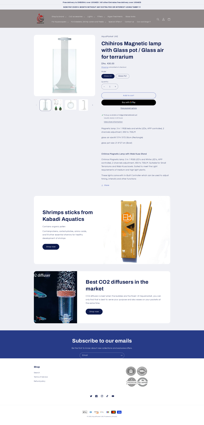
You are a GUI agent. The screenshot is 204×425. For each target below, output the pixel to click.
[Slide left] (36, 105)
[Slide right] (92, 105)
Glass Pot (122, 76)
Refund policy (39, 381)
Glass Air (108, 76)
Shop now (51, 247)
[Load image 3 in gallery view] (58, 105)
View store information (113, 122)
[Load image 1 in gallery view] (45, 105)
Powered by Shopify (110, 416)
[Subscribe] (121, 355)
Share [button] (106, 185)
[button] (58, 16)
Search (37, 373)
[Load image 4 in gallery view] (70, 105)
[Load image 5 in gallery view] (83, 105)
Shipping (104, 67)
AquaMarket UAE (98, 416)
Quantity (104, 82)
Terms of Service (41, 377)
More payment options (129, 108)
